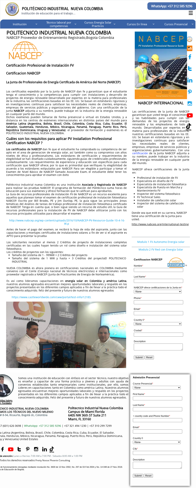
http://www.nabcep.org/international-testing (160, 224)
